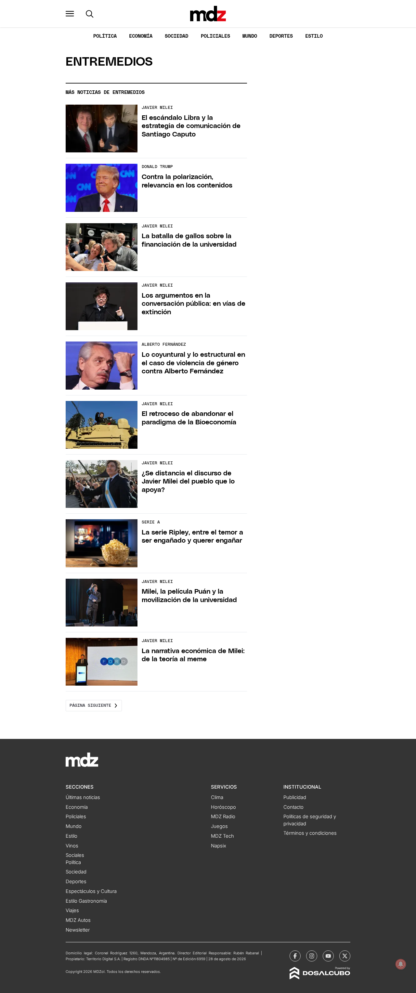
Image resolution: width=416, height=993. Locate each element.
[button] (70, 14)
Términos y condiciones (310, 833)
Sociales (75, 855)
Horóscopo (223, 807)
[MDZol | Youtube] (328, 956)
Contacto (293, 807)
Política (105, 36)
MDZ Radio (223, 816)
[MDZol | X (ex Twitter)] (345, 956)
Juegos (219, 826)
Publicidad (294, 797)
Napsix (218, 846)
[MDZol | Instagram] (311, 956)
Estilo (314, 36)
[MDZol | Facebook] (295, 956)
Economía (140, 36)
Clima (217, 797)
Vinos (72, 846)
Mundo (249, 36)
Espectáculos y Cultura (91, 891)
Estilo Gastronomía (86, 901)
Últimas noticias (83, 797)
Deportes (281, 36)
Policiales (215, 36)
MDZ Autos (78, 920)
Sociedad (176, 36)
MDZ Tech (222, 836)
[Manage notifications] (401, 964)
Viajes (72, 910)
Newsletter (78, 930)
